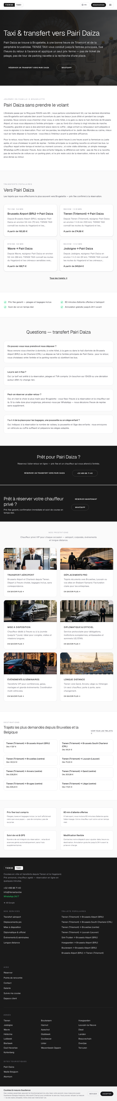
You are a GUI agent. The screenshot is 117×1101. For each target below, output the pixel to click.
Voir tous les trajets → (102, 732)
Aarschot (45, 1029)
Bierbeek (8, 1043)
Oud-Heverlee (11, 1047)
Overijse (82, 1043)
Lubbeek (8, 1038)
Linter (43, 1043)
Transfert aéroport (12, 916)
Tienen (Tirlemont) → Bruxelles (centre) (80, 927)
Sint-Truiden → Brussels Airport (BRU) (80, 937)
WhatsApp (66, 68)
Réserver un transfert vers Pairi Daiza (29, 68)
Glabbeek (45, 1034)
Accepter (107, 1094)
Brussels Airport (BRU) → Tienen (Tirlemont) (83, 953)
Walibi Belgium (11, 1071)
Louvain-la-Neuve (87, 1025)
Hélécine (8, 1034)
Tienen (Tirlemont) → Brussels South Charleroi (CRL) (87, 922)
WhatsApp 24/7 (11, 896)
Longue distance (12, 942)
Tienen (7, 1020)
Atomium (8, 1076)
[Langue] (85, 5)
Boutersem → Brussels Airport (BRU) (79, 947)
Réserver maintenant (86, 499)
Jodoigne (8, 1025)
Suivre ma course (12, 993)
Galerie (7, 988)
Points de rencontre (13, 977)
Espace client (10, 998)
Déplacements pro (12, 922)
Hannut (44, 1025)
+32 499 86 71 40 (85, 473)
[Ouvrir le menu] (110, 5)
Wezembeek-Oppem (51, 1047)
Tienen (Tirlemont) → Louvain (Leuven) (80, 932)
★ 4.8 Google (9, 903)
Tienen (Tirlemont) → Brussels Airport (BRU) (83, 916)
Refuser (93, 1094)
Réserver (8, 972)
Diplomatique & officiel (15, 932)
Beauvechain (84, 1038)
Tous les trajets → (58, 278)
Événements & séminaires (16, 937)
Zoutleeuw (46, 1038)
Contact (7, 983)
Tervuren (82, 1047)
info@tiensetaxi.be (13, 892)
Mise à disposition (12, 927)
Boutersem (46, 1020)
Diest (80, 1029)
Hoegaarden (84, 1020)
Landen (82, 1034)
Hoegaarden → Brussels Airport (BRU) (80, 942)
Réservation (98, 5)
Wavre (7, 1029)
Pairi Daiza (9, 1067)
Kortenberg (9, 1052)
